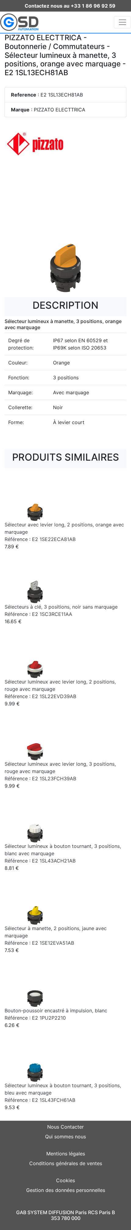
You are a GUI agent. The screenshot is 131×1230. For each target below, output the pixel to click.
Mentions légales (65, 1154)
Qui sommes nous (65, 1136)
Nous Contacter (65, 1127)
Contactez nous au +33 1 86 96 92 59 (70, 6)
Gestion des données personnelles (65, 1190)
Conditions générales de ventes (65, 1163)
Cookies (65, 1180)
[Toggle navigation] (122, 22)
